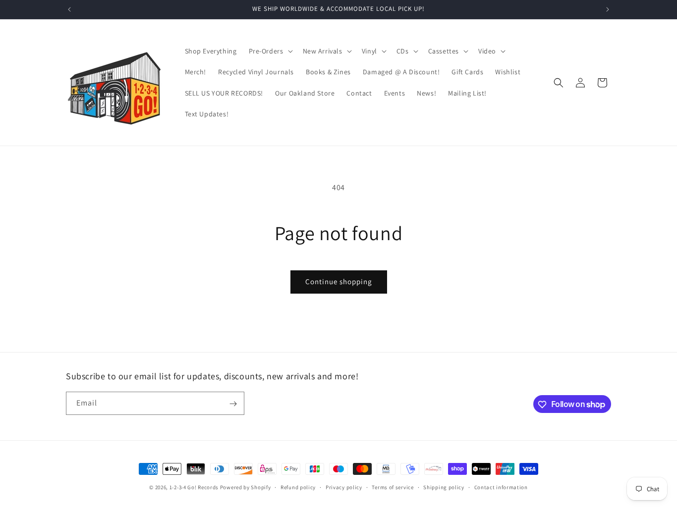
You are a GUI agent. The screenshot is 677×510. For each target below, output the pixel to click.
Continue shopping (338, 281)
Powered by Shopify (245, 487)
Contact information (501, 486)
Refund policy (298, 486)
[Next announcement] (608, 9)
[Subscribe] (233, 403)
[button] (270, 51)
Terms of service (392, 486)
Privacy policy (344, 486)
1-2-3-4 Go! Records (194, 487)
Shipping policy (443, 486)
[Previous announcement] (69, 9)
